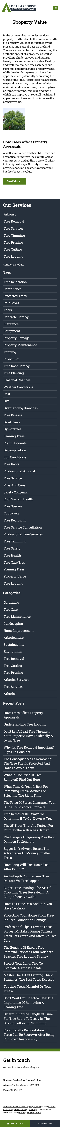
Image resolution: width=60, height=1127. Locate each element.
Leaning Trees (14, 436)
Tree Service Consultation (23, 527)
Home (22, 1112)
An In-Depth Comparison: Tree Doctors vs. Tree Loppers (26, 878)
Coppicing (11, 513)
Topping (10, 352)
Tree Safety (12, 548)
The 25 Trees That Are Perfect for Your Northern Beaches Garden (28, 827)
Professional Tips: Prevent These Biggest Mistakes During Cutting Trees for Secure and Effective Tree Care (30, 933)
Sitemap (33, 1109)
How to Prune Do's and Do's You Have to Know (28, 906)
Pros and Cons (14, 485)
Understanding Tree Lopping (25, 724)
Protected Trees (15, 296)
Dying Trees (12, 429)
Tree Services (13, 228)
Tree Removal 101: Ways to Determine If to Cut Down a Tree (28, 816)
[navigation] (55, 8)
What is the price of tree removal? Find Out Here (23, 777)
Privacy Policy (20, 1109)
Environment (13, 651)
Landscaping (13, 623)
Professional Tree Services (23, 534)
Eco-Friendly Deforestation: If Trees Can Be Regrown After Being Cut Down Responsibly (29, 1034)
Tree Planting (14, 373)
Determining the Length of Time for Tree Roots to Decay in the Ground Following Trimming (28, 1018)
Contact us (9, 264)
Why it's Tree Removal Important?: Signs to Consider (29, 749)
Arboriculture (14, 637)
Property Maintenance (20, 345)
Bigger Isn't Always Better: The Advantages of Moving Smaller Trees (27, 853)
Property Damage (16, 338)
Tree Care (11, 609)
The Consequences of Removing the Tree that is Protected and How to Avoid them (27, 763)
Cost (7, 394)
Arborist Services (16, 679)
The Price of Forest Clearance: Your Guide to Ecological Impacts (30, 804)
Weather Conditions (18, 387)
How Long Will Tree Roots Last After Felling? (27, 867)
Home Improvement (19, 630)
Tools (8, 310)
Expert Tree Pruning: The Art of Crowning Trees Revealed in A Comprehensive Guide (27, 892)
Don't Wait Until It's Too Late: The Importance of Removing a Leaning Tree (28, 1002)
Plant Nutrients (15, 443)
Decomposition (15, 450)
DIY (6, 401)
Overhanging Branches (21, 408)
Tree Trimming (15, 541)
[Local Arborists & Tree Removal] (19, 11)
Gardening (11, 602)
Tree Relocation (15, 282)
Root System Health (18, 499)
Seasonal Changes (17, 380)
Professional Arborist (19, 471)
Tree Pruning (13, 242)
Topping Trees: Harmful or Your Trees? (27, 988)
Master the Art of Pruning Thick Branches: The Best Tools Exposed (29, 977)
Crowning (11, 359)
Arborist (10, 214)
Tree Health (12, 555)
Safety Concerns (16, 492)
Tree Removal (14, 221)
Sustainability (14, 644)
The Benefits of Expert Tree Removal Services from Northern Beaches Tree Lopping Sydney (28, 952)
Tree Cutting (13, 249)
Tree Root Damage (17, 366)
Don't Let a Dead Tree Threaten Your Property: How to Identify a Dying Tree (28, 736)
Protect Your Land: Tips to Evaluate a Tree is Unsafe (23, 965)
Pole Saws (11, 303)
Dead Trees (12, 422)
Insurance (11, 324)
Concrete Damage (17, 317)
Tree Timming (14, 235)
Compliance (12, 289)
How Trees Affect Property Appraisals (25, 144)
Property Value (15, 576)
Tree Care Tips (14, 562)
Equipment (12, 331)
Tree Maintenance (17, 616)
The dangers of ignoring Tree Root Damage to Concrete (29, 839)
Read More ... (15, 181)
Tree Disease (13, 415)
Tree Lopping (13, 256)
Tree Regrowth (15, 520)
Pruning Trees (14, 569)
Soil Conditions (15, 457)
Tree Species (13, 506)
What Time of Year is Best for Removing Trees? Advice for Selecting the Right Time (26, 791)
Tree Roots (11, 464)
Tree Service (13, 478)
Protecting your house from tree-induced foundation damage (29, 917)
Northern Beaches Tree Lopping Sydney (22, 1106)
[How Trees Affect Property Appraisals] (14, 129)
